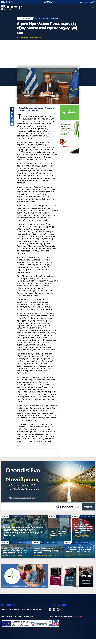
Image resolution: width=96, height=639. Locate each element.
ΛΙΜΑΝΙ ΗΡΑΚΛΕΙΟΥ (34, 37)
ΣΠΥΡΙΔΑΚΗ (85, 554)
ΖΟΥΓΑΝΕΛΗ (87, 538)
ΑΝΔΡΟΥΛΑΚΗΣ (14, 538)
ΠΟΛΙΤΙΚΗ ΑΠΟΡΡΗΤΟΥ (23, 617)
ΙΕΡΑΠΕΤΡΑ (5, 516)
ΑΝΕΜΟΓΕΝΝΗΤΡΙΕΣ (76, 554)
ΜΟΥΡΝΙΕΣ (21, 538)
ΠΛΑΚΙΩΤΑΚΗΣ (23, 37)
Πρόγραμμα (37, 610)
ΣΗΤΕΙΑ (6, 555)
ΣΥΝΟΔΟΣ (56, 555)
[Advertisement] (48, 54)
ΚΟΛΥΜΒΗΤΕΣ (49, 555)
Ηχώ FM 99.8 (6, 610)
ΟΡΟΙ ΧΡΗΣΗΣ (6, 617)
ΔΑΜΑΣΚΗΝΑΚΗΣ (29, 538)
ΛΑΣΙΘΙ (10, 555)
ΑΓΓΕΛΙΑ (59, 538)
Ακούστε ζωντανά (86, 2)
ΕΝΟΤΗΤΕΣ (21, 18)
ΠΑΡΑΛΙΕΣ (20, 555)
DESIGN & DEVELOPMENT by (66, 617)
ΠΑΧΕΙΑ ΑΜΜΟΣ (85, 535)
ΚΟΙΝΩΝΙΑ (29, 18)
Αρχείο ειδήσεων (21, 610)
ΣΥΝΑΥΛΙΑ (80, 538)
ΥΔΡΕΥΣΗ (15, 555)
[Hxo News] (11, 8)
